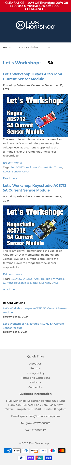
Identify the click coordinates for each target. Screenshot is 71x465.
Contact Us (35, 387)
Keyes (7, 171)
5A (12, 167)
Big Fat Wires (55, 278)
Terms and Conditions (35, 377)
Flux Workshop (39, 443)
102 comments (12, 274)
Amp (29, 278)
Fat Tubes (55, 167)
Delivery (35, 382)
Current (43, 167)
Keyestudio (21, 282)
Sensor (16, 171)
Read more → (12, 178)
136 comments (12, 162)
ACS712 (20, 167)
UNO (25, 171)
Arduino (31, 167)
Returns (35, 368)
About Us (35, 363)
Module (35, 282)
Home (7, 47)
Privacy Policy (35, 373)
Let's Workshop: (29, 47)
